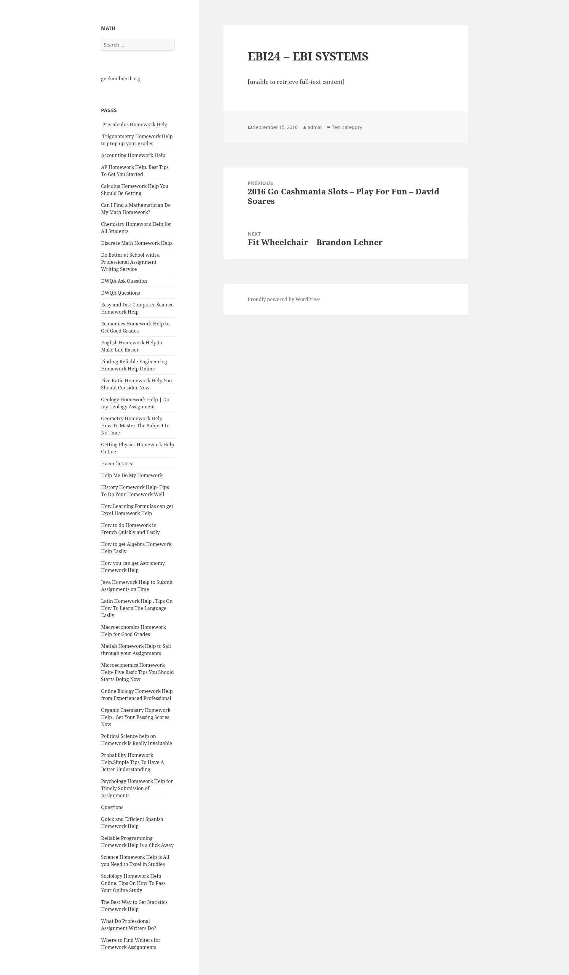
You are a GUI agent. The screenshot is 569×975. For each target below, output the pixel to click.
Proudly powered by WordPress (284, 299)
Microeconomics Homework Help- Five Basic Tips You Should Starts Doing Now (137, 672)
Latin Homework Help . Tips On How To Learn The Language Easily (136, 608)
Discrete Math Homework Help (136, 243)
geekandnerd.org (120, 78)
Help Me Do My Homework (132, 475)
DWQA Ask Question (124, 281)
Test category (347, 127)
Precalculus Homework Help (134, 124)
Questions (112, 807)
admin (315, 127)
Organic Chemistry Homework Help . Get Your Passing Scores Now (135, 717)
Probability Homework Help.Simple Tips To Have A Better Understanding (132, 762)
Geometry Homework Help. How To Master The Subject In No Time (135, 425)
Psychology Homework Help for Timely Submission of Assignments (137, 788)
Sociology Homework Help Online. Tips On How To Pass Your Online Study (133, 883)
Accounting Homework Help (133, 155)
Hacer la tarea (117, 463)
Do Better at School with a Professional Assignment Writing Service (130, 262)
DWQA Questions (120, 293)
